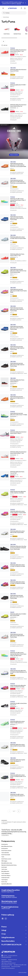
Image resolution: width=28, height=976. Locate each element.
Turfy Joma (4, 869)
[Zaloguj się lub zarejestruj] (21, 8)
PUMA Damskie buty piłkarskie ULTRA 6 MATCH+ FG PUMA (18, 492)
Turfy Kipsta (4, 879)
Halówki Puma (17, 33)
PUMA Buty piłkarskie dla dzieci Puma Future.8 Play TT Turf (18, 452)
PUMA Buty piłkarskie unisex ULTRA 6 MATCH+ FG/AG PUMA (18, 512)
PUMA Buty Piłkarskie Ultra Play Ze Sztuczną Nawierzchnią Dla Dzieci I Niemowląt (18, 548)
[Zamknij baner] (25, 3)
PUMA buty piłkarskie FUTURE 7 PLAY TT (18, 85)
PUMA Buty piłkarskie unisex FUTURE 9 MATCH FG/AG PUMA (18, 237)
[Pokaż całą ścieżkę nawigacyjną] (2, 17)
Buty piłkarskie (5, 871)
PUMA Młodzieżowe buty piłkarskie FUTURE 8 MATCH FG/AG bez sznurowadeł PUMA (18, 165)
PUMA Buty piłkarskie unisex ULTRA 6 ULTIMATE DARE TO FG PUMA (18, 776)
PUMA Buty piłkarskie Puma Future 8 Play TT (17, 380)
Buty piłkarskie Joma (6, 863)
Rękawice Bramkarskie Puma (9, 865)
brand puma (4, 844)
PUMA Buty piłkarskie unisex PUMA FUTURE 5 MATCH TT (17, 722)
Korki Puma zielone (6, 850)
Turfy (2, 856)
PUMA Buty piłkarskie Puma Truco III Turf (17, 472)
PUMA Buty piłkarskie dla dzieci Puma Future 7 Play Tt (18, 432)
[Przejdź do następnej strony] (18, 811)
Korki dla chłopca (5, 875)
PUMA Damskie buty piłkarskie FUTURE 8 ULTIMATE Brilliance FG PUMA (18, 672)
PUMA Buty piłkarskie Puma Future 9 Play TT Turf (17, 254)
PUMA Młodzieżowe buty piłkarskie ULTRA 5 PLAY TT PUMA (18, 414)
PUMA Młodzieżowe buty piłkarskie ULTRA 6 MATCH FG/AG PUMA (17, 218)
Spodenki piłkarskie (6, 883)
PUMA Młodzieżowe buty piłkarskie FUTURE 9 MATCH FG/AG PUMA (17, 348)
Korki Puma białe (5, 854)
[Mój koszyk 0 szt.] (25, 8)
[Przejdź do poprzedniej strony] (9, 811)
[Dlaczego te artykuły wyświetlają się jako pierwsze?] (2, 45)
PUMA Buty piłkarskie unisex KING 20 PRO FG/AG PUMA (17, 531)
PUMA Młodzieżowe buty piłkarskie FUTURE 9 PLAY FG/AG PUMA (18, 291)
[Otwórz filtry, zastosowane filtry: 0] (3, 41)
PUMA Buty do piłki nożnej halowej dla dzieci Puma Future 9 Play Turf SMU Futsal (18, 654)
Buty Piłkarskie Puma (6, 846)
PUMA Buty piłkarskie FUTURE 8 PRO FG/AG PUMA (18, 614)
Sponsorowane (3, 124)
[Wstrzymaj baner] (23, 3)
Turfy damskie (5, 852)
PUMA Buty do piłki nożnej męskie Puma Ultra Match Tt (17, 795)
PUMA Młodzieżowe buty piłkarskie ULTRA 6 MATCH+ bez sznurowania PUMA (18, 271)
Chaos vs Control (14, 154)
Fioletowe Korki (5, 877)
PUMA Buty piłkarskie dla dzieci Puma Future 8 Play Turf (18, 105)
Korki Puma (7, 33)
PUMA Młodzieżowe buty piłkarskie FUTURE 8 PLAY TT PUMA (17, 398)
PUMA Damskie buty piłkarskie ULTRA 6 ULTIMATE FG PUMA (18, 686)
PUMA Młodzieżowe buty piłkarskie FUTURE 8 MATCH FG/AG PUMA (17, 636)
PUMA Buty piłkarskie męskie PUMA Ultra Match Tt (17, 760)
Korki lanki (4, 867)
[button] (22, 58)
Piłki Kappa (4, 861)
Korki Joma (4, 881)
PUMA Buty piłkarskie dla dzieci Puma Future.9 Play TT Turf (18, 50)
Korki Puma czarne (6, 858)
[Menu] (3, 8)
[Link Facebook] (2, 918)
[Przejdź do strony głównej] (12, 8)
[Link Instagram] (6, 918)
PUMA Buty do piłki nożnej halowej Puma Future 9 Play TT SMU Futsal (18, 200)
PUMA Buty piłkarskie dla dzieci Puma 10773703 (18, 70)
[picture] (4, 52)
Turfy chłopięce (5, 873)
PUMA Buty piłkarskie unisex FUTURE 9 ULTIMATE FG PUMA (17, 565)
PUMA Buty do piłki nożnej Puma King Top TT (18, 704)
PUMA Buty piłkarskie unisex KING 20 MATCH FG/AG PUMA (17, 745)
